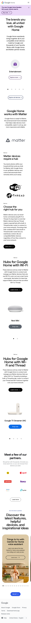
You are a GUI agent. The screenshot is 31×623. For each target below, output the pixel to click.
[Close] (28, 7)
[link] (7, 12)
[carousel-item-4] (19, 89)
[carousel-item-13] (26, 586)
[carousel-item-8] (16, 586)
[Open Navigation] (28, 2)
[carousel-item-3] (15, 89)
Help (5, 618)
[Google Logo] (8, 2)
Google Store (16, 607)
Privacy (24, 607)
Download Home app (13, 611)
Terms (3, 611)
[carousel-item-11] (22, 586)
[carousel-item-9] (18, 586)
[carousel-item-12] (24, 586)
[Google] (4, 603)
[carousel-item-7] (14, 586)
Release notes (5, 614)
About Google (5, 607)
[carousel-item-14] (28, 586)
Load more (15, 499)
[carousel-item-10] (20, 586)
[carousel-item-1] (8, 89)
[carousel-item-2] (12, 89)
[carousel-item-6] (13, 586)
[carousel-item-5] (23, 89)
